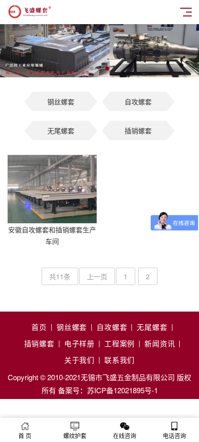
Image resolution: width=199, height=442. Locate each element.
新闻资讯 (159, 343)
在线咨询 (124, 435)
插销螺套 (138, 130)
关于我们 (79, 360)
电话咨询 (174, 435)
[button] (92, 69)
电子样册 (79, 343)
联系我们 (119, 360)
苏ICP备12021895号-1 (122, 390)
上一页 (97, 276)
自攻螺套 (138, 101)
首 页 (24, 435)
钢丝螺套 (60, 101)
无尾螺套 (60, 130)
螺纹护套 (74, 435)
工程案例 (119, 343)
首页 (39, 327)
